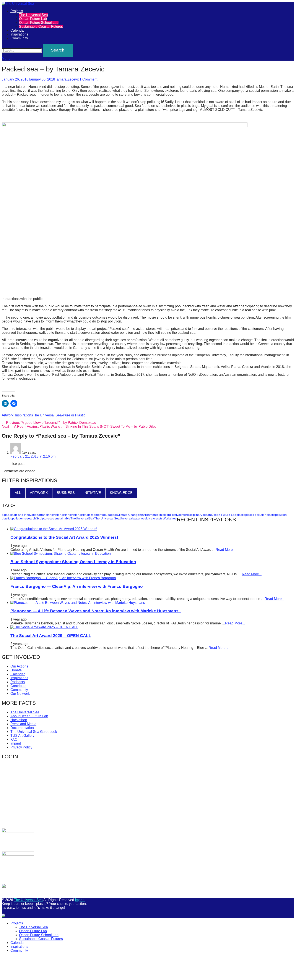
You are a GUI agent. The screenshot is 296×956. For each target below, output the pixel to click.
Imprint (15, 743)
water (136, 518)
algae (5, 514)
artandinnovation (49, 514)
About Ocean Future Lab (29, 716)
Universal (126, 518)
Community (19, 38)
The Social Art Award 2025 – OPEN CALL (50, 635)
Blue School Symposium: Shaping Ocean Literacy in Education (73, 561)
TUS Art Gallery (22, 735)
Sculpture (42, 518)
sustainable (62, 518)
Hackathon (18, 720)
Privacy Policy (21, 747)
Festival (175, 514)
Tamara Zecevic (67, 79)
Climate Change (128, 514)
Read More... (225, 549)
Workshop (170, 518)
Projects (16, 11)
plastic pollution (255, 514)
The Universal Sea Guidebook (33, 732)
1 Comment (88, 79)
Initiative (92, 493)
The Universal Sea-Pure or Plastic (59, 415)
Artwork (7, 415)
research (30, 518)
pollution (18, 518)
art (11, 514)
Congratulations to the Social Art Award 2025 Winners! (64, 537)
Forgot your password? (50, 819)
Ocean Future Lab (33, 19)
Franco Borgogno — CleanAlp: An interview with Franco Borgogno (76, 586)
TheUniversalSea (82, 518)
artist (83, 514)
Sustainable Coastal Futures (41, 26)
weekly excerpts (152, 518)
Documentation (22, 728)
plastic (240, 514)
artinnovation (70, 514)
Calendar (17, 30)
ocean (206, 514)
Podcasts (17, 682)
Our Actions (19, 666)
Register (76, 806)
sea (51, 518)
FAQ (13, 739)
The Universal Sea (33, 15)
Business (66, 493)
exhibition (163, 514)
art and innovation (25, 514)
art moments (95, 514)
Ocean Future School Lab (39, 22)
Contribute (18, 686)
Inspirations (19, 34)
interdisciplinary (191, 514)
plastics (7, 518)
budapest (110, 514)
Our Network (20, 693)
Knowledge (121, 493)
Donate (16, 670)
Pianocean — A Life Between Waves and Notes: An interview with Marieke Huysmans (95, 611)
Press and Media (23, 724)
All (18, 493)
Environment (148, 514)
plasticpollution (277, 514)
